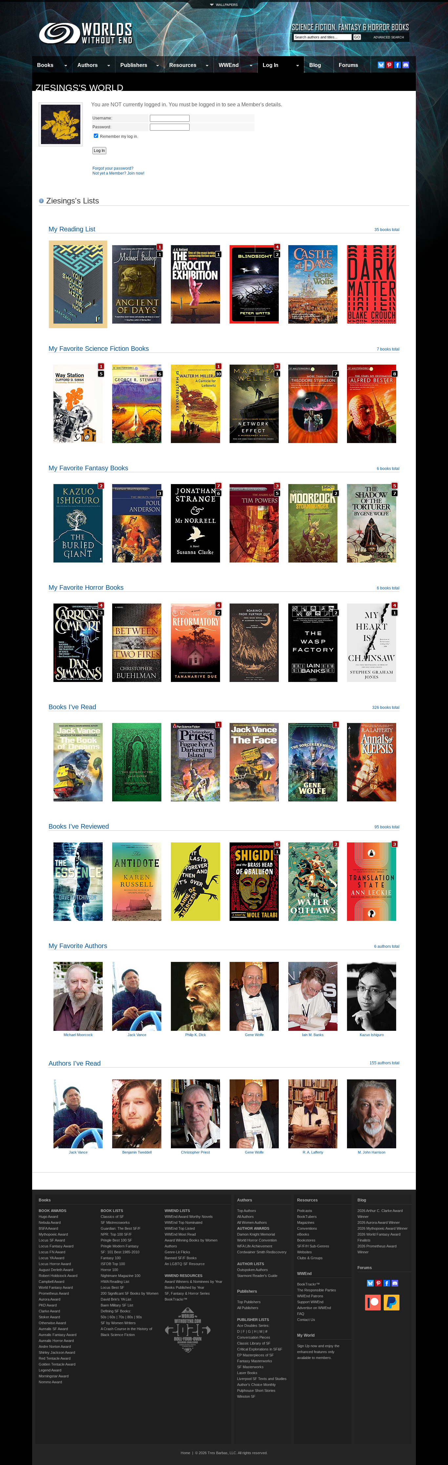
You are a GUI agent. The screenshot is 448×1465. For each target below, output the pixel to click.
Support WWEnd (310, 1302)
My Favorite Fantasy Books (88, 468)
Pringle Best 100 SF (116, 1240)
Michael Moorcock (78, 1035)
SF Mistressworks (115, 1222)
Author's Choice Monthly (256, 1385)
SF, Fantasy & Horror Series (187, 1293)
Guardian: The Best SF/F (121, 1228)
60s (112, 1317)
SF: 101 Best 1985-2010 (120, 1252)
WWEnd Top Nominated (183, 1222)
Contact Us (306, 1320)
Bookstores (306, 1240)
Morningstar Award (54, 1376)
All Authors (245, 1217)
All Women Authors (252, 1222)
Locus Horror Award (55, 1264)
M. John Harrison (371, 1152)
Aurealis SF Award (53, 1329)
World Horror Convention (257, 1240)
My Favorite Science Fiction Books (99, 348)
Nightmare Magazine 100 (120, 1276)
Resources (182, 65)
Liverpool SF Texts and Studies (262, 1379)
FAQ (300, 1314)
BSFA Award (48, 1228)
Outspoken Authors (252, 1270)
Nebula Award (50, 1222)
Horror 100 (109, 1270)
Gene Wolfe (254, 1035)
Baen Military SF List (117, 1305)
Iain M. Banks (313, 1035)
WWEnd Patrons (310, 1296)
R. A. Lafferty (313, 1152)
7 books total (388, 349)
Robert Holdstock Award (58, 1276)
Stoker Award (49, 1317)
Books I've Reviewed (79, 826)
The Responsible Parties (316, 1290)
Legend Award (50, 1370)
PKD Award (48, 1305)
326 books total (385, 707)
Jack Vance (137, 1035)
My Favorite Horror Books (86, 587)
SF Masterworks (250, 1367)
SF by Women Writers (118, 1323)
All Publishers (247, 1308)
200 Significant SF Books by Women (129, 1293)
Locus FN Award (52, 1252)
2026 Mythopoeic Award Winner (382, 1228)
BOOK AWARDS (52, 1211)
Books (45, 65)
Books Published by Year (184, 1287)
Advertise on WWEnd (314, 1308)
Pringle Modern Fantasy (120, 1246)
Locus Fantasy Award (56, 1246)
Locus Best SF (112, 1287)
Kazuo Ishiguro (372, 1035)
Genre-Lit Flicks (177, 1252)
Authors (87, 65)
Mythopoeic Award (53, 1234)
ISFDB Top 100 (113, 1264)
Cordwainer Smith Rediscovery (262, 1252)
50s (104, 1317)
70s (121, 1317)
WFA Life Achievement (254, 1246)
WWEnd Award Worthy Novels (189, 1217)
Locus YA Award (51, 1258)
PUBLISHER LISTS (253, 1320)
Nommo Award (50, 1382)
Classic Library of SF (254, 1343)
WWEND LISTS (177, 1211)
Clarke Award (49, 1311)
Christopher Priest (195, 1152)
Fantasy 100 (111, 1258)
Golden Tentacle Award (57, 1364)
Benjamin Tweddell (137, 1152)
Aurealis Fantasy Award (57, 1335)
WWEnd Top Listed (180, 1228)
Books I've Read (72, 707)
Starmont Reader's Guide (257, 1276)
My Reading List (72, 229)
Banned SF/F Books (181, 1258)
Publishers (133, 65)
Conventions (307, 1228)
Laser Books (247, 1373)
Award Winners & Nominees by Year (193, 1282)
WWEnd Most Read (180, 1234)
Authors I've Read (75, 1063)
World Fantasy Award (56, 1287)
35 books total (387, 229)
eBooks (303, 1234)
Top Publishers (249, 1302)
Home (185, 1453)
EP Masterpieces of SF (255, 1355)
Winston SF (246, 1396)
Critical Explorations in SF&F (259, 1349)
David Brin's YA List (116, 1299)
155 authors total (384, 1063)
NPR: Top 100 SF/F (116, 1234)
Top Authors (246, 1211)
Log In (270, 65)
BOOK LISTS (112, 1211)
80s (130, 1317)
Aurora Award (49, 1299)
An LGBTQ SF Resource (185, 1264)
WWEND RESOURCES (183, 1276)
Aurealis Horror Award (56, 1341)
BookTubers (307, 1217)
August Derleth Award (56, 1270)
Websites (304, 1252)
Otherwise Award (52, 1323)
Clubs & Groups (310, 1258)
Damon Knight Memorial (256, 1234)
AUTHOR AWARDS (253, 1228)
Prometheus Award (54, 1293)
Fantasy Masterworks (254, 1361)
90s (139, 1317)
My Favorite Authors (78, 945)
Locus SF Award (52, 1240)
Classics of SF (112, 1217)
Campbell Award (51, 1282)
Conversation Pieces (253, 1337)
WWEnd (229, 65)
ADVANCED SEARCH (389, 37)
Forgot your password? (112, 168)
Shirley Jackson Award (57, 1352)
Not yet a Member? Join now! (118, 173)
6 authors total (386, 946)
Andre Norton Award (55, 1346)
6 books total (388, 468)
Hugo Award (48, 1217)
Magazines (306, 1222)
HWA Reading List (115, 1282)
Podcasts (304, 1211)
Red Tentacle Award (55, 1358)
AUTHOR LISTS (250, 1264)
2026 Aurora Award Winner (378, 1222)
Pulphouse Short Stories (256, 1390)
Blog (315, 65)
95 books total (387, 827)
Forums (348, 65)
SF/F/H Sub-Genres (313, 1246)
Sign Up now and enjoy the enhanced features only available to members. (318, 1352)
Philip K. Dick (195, 1035)
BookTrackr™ (176, 1299)
